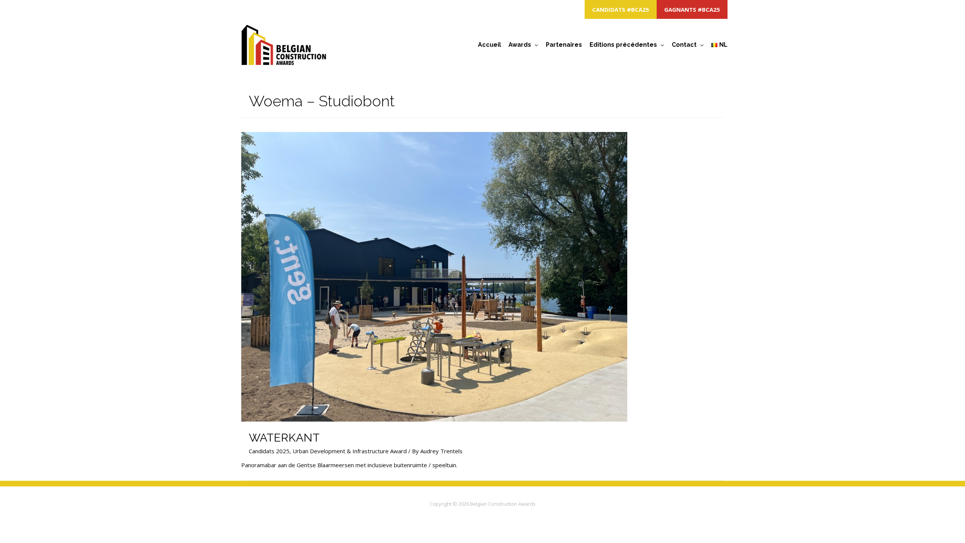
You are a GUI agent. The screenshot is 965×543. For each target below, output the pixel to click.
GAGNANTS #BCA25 (692, 9)
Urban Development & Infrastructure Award (350, 451)
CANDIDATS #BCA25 (620, 9)
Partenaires (564, 44)
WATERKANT (284, 437)
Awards (520, 44)
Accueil (489, 44)
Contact (684, 44)
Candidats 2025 (269, 451)
